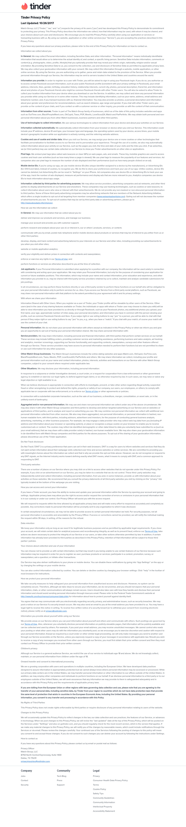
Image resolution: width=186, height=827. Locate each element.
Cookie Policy (99, 789)
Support (61, 785)
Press (59, 780)
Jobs (23, 776)
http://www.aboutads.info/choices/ (37, 203)
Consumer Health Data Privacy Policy (110, 780)
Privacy (96, 776)
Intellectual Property (102, 807)
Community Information (104, 802)
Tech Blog (61, 776)
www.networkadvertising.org (111, 196)
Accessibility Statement (104, 811)
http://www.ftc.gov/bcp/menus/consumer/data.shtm (45, 596)
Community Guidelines (103, 798)
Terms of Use (61, 259)
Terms (96, 785)
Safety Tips (98, 793)
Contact (24, 780)
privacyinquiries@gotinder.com (35, 761)
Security (24, 785)
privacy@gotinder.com (56, 611)
